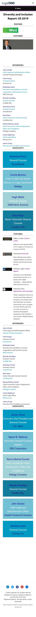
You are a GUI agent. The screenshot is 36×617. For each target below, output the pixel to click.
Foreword (7, 52)
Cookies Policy (23, 605)
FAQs (30, 605)
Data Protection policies (10, 605)
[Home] (15, 3)
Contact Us (18, 607)
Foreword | (20, 253)
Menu (19, 8)
